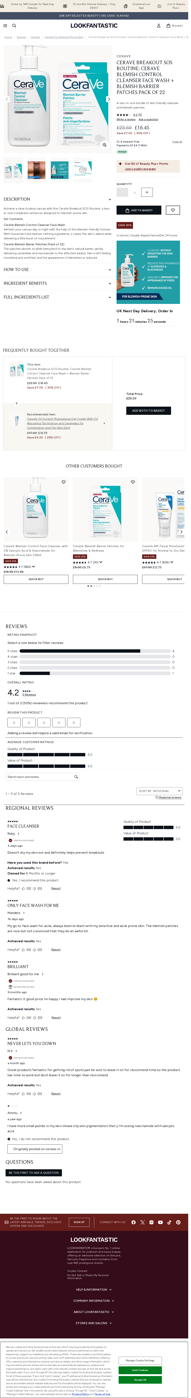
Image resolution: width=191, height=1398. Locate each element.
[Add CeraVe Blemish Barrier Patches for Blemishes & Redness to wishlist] (132, 482)
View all (177, 141)
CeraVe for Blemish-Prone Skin (64, 37)
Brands (21, 37)
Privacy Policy (80, 1394)
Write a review (126, 119)
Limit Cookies (140, 1370)
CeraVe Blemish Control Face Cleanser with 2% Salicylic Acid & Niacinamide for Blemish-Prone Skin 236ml (36, 550)
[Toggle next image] (109, 99)
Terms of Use (102, 1394)
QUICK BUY (36, 579)
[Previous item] (7, 532)
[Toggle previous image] (7, 99)
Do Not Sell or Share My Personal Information (88, 1277)
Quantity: (125, 184)
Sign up (79, 1222)
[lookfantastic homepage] (94, 25)
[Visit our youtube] (160, 1222)
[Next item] (181, 532)
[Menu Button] (5, 25)
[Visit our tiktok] (169, 1222)
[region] (94, 1370)
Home (8, 37)
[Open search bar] (14, 25)
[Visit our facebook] (133, 1222)
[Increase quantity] (147, 192)
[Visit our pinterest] (178, 1222)
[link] (158, 25)
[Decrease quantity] (122, 192)
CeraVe (35, 37)
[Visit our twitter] (142, 1222)
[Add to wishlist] (173, 210)
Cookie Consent (77, 1271)
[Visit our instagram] (151, 1222)
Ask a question (148, 119)
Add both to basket (148, 410)
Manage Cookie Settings (140, 1360)
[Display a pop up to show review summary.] (33, 566)
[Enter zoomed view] (104, 145)
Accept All (140, 1379)
